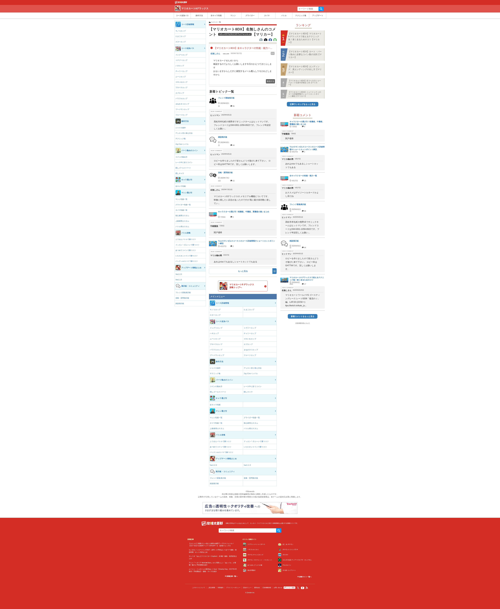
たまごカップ (181, 36)
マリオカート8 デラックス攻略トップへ (241, 285)
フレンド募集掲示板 (183, 293)
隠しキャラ (180, 173)
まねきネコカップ (182, 104)
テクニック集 (300, 15)
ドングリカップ (181, 55)
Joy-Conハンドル (182, 144)
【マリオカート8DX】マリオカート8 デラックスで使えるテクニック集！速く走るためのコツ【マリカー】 (305, 37)
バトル (284, 15)
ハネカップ (180, 66)
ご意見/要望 (211, 587)
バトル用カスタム (182, 226)
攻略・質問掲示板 (182, 298)
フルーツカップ (181, 115)
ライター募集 (290, 587)
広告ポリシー (247, 587)
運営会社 (257, 587)
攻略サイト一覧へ (305, 577)
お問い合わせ (278, 587)
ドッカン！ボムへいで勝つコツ (187, 245)
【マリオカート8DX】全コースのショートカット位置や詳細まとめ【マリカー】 (304, 83)
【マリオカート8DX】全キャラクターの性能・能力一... (242, 48)
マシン (233, 15)
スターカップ (181, 42)
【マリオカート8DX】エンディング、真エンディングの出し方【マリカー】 (305, 69)
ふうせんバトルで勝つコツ (186, 239)
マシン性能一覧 (181, 199)
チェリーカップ (181, 71)
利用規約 (220, 587)
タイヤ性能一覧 (181, 210)
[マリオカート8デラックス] (181, 3)
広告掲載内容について (302, 323)
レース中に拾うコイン (184, 162)
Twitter (298, 588)
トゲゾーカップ (181, 60)
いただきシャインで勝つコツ (187, 256)
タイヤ (267, 15)
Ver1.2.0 (179, 274)
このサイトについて (198, 587)
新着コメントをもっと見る (302, 316)
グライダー (250, 15)
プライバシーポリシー (233, 587)
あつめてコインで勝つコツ (186, 250)
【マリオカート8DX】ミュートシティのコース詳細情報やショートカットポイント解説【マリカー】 (304, 94)
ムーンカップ (181, 77)
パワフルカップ (181, 98)
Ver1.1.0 (179, 280)
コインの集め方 (181, 157)
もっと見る (243, 271)
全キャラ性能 (216, 15)
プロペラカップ (181, 88)
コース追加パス (182, 15)
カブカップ (180, 93)
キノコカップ (181, 31)
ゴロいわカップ (181, 82)
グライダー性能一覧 (183, 205)
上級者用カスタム (182, 221)
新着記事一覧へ (232, 576)
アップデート (317, 15)
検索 (321, 9)
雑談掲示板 (180, 303)
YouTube (302, 588)
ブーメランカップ (182, 109)
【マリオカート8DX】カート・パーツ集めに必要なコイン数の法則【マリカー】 (305, 54)
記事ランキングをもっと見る (302, 104)
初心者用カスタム (182, 216)
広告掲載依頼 (266, 587)
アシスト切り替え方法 (184, 133)
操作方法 (199, 15)
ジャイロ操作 (181, 128)
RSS (307, 588)
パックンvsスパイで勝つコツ (187, 261)
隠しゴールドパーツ (183, 168)
